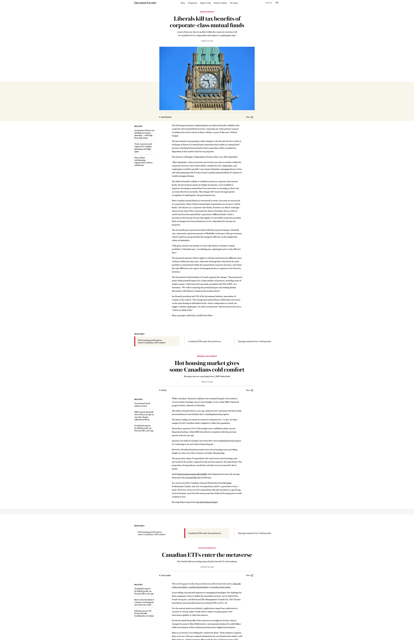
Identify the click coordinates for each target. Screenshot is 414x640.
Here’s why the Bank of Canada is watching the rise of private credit (144, 597)
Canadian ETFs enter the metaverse (204, 341)
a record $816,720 (193, 477)
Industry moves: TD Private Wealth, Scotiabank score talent (144, 608)
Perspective (192, 3)
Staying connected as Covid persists (254, 341)
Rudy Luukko (166, 570)
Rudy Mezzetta (166, 117)
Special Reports (207, 12)
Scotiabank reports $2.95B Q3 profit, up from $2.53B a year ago (144, 428)
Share (248, 117)
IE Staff (163, 390)
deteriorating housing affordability (192, 474)
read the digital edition (198, 582)
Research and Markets (207, 356)
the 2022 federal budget (206, 502)
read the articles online (220, 582)
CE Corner (234, 3)
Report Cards (205, 3)
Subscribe (268, 3)
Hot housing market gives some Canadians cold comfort (151, 341)
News (183, 3)
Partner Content (220, 3)
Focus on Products (207, 543)
